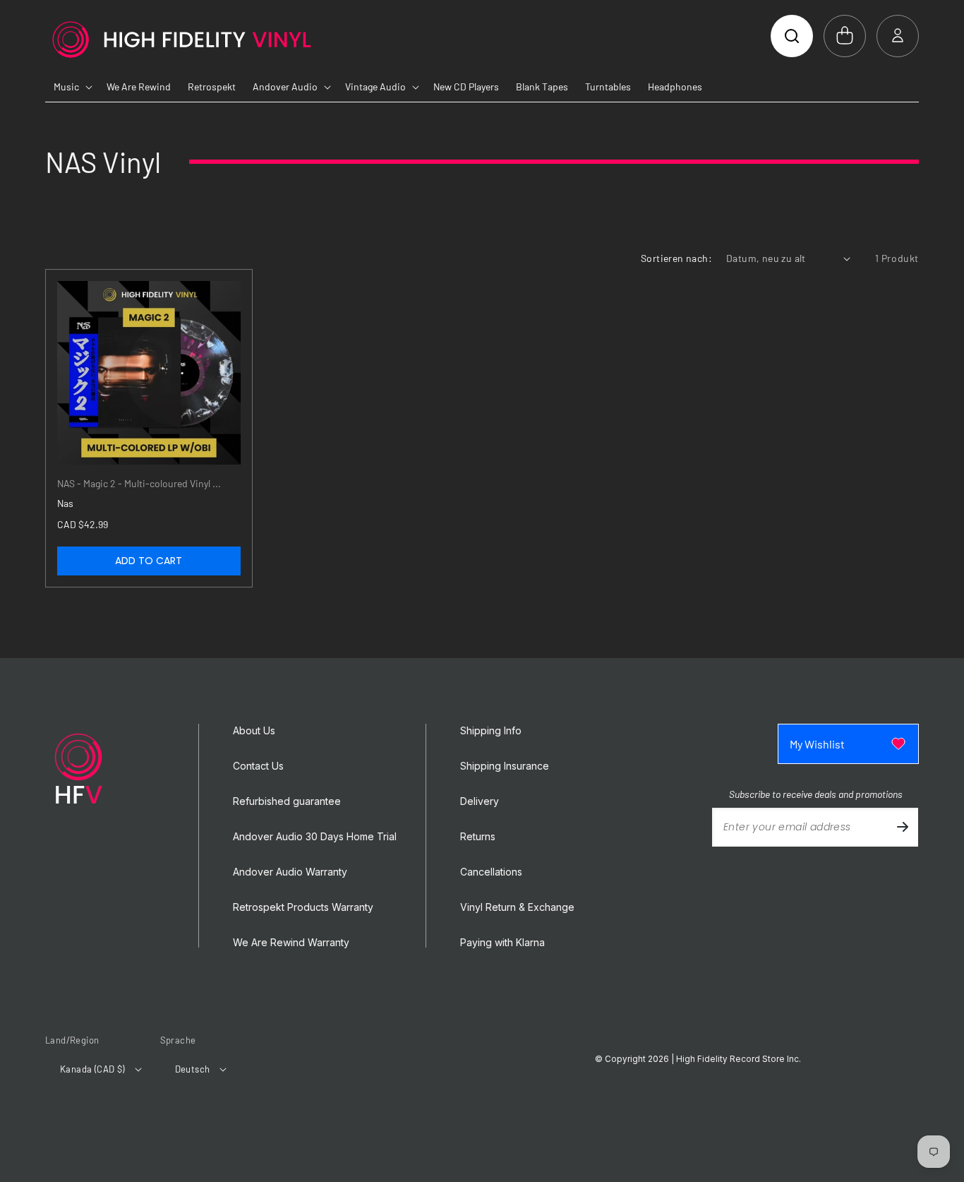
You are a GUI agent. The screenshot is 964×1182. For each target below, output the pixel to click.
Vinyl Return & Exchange (517, 907)
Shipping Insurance (504, 766)
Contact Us (258, 766)
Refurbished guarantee (287, 801)
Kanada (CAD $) (92, 1069)
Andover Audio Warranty (290, 872)
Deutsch (192, 1069)
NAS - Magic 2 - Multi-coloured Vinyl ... (139, 483)
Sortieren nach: (676, 258)
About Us (254, 731)
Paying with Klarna (502, 943)
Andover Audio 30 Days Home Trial (315, 837)
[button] (792, 36)
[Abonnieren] (902, 827)
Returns (477, 837)
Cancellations (491, 872)
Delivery (479, 801)
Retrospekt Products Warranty (303, 907)
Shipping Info (491, 731)
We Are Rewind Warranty (291, 943)
